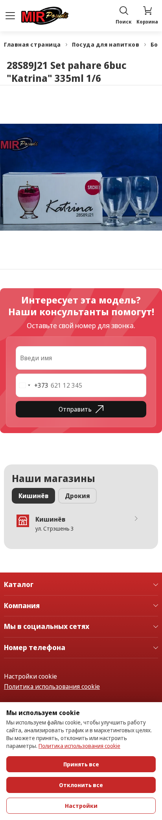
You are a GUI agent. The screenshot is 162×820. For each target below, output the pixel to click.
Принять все (81, 764)
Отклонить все (81, 785)
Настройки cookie (30, 676)
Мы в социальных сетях (46, 626)
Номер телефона (34, 647)
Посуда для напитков (106, 44)
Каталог (18, 584)
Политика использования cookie (52, 686)
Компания (22, 605)
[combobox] (32, 385)
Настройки (81, 805)
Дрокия (77, 495)
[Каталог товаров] (10, 15)
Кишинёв (33, 495)
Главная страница (32, 44)
